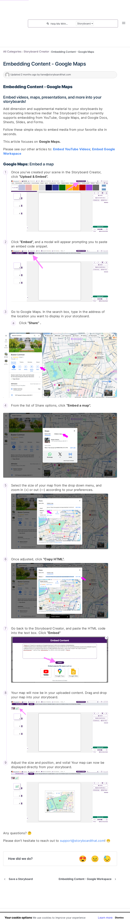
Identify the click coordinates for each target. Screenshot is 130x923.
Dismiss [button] (119, 917)
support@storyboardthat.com (82, 841)
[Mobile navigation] (123, 23)
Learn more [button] (105, 917)
